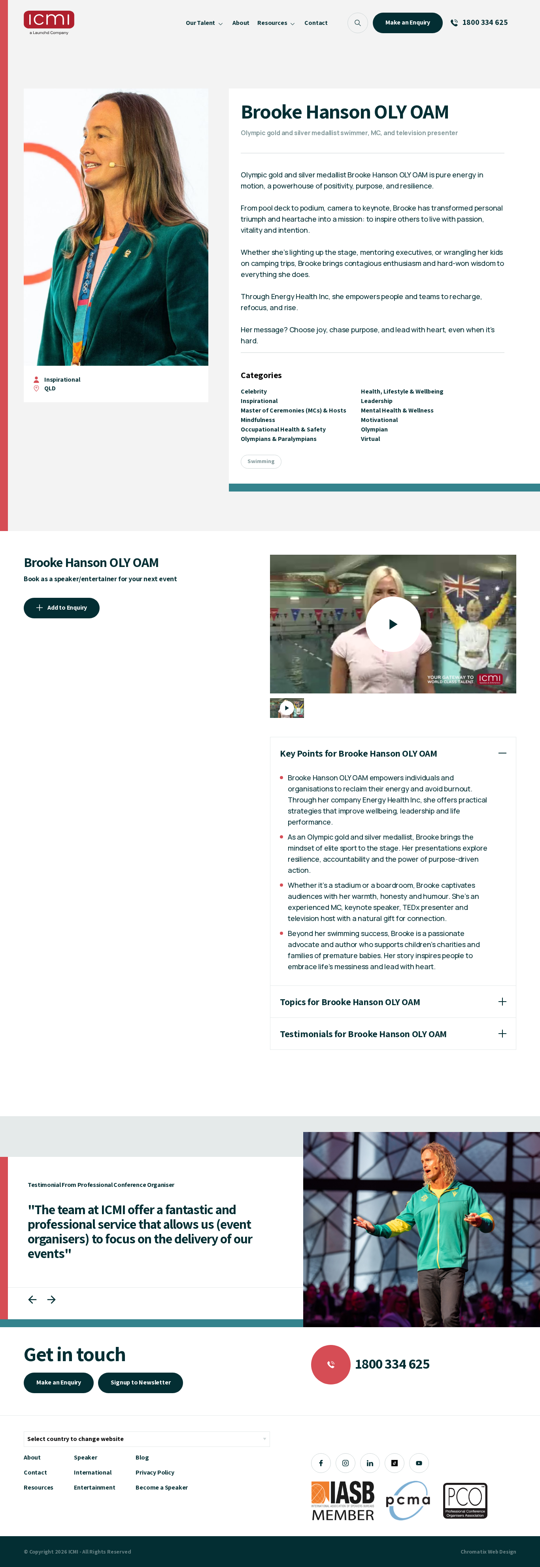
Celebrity (254, 391)
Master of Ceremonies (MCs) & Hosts (293, 410)
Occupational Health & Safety (283, 429)
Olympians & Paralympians (279, 439)
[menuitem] (205, 22)
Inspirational (62, 379)
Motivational (379, 420)
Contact (35, 1472)
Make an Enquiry (58, 1382)
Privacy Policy (155, 1472)
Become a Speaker (162, 1487)
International (92, 1472)
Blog (142, 1457)
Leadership (377, 401)
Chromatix (474, 1551)
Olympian (374, 429)
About (32, 1457)
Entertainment (94, 1487)
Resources (38, 1487)
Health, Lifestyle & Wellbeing (402, 391)
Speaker (85, 1457)
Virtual (370, 439)
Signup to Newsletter (140, 1382)
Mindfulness (258, 420)
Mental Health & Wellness (397, 410)
